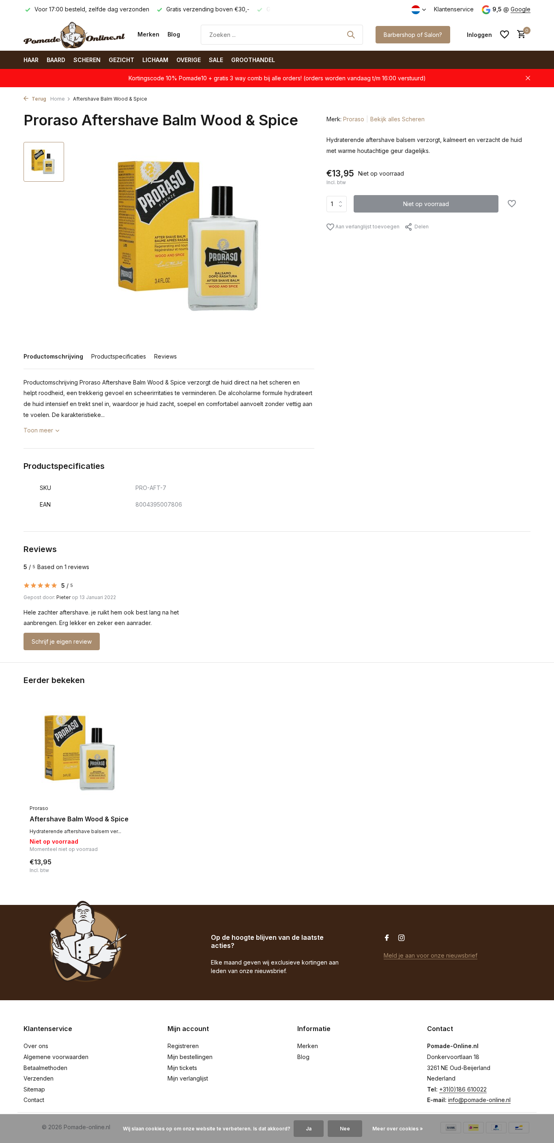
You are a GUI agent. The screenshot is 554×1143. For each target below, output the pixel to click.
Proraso (353, 119)
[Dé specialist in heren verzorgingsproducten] (74, 34)
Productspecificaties (118, 356)
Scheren (87, 59)
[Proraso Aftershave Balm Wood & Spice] (82, 753)
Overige (188, 59)
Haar (31, 59)
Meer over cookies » (397, 1129)
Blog (173, 34)
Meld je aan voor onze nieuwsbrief (430, 955)
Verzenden (39, 1078)
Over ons (36, 1045)
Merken (148, 34)
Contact (34, 1099)
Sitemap (34, 1089)
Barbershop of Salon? (413, 34)
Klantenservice (454, 9)
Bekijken (117, 865)
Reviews (165, 356)
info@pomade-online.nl (479, 1099)
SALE (216, 59)
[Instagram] (401, 938)
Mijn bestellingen (190, 1056)
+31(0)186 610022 (463, 1089)
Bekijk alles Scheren (397, 119)
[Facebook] (387, 938)
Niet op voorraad (426, 203)
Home (57, 99)
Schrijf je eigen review (62, 641)
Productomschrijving (53, 356)
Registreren (183, 1045)
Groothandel (253, 59)
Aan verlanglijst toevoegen (366, 226)
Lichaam (155, 59)
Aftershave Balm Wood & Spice (79, 819)
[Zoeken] (351, 34)
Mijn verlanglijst (187, 1078)
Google (520, 9)
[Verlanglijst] (504, 34)
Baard (56, 59)
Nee (345, 1129)
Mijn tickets (182, 1067)
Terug (38, 99)
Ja (308, 1129)
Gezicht (121, 59)
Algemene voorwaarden (56, 1056)
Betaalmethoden (45, 1067)
